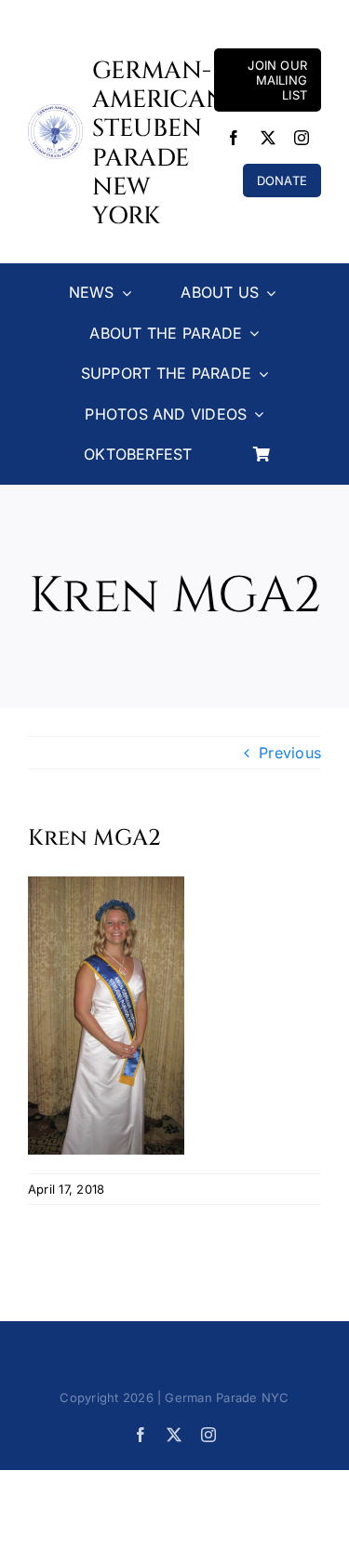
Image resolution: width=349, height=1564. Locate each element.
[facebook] (233, 137)
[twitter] (268, 137)
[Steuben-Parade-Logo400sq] (55, 111)
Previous (290, 752)
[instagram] (301, 137)
